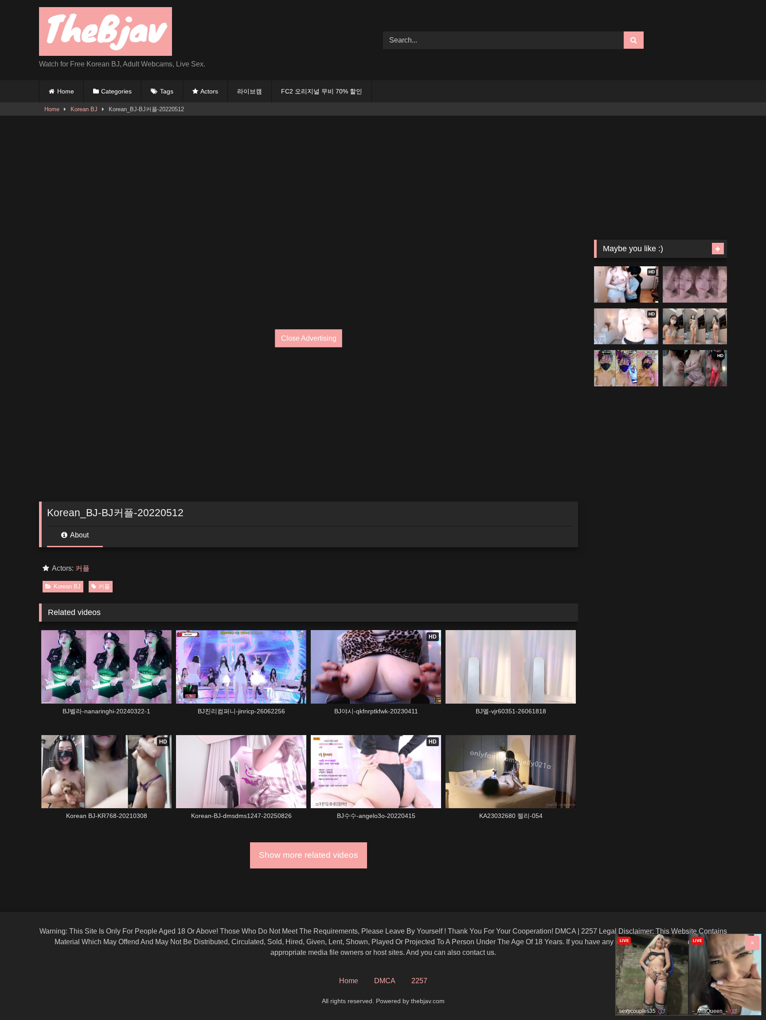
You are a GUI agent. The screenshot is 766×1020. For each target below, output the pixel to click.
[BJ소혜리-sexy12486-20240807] (626, 368)
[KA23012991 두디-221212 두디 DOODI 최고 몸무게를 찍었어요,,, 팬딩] (695, 326)
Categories (116, 91)
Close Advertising (308, 338)
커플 (82, 568)
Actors (209, 91)
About (79, 535)
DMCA (384, 981)
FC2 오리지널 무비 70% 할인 (321, 91)
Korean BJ (84, 109)
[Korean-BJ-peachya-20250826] (695, 284)
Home (65, 91)
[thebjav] (105, 33)
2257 (419, 981)
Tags (166, 91)
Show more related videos (308, 855)
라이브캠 (249, 91)
